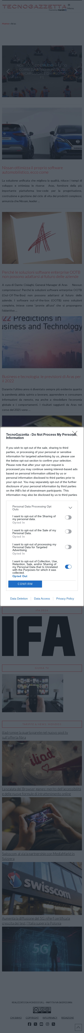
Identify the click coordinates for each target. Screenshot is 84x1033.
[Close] (76, 435)
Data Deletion (19, 598)
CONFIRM (25, 583)
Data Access (42, 598)
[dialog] (42, 516)
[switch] (68, 517)
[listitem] (42, 508)
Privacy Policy (65, 598)
